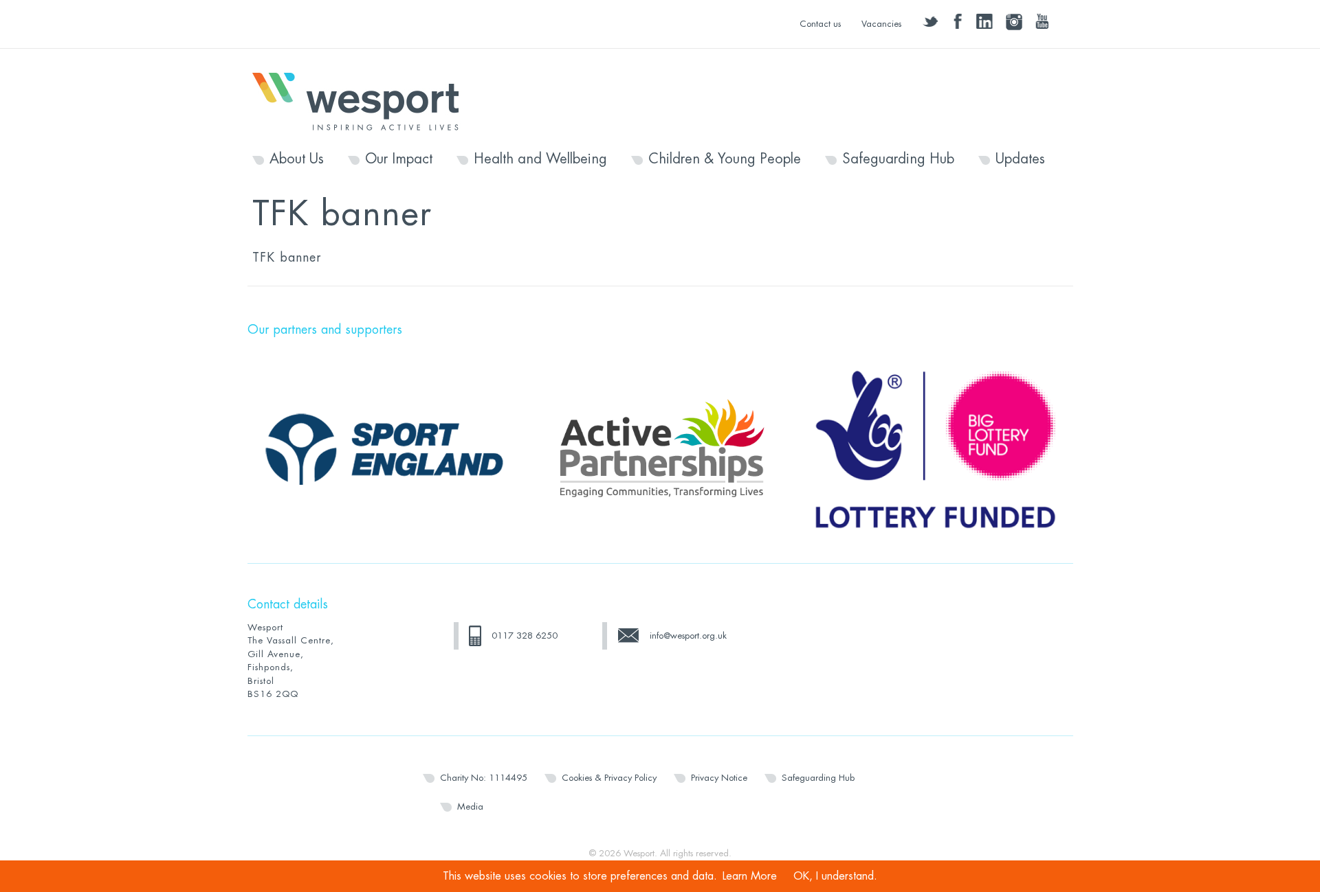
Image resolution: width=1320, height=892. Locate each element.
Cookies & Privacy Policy (609, 777)
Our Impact (398, 159)
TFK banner (286, 257)
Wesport (362, 100)
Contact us (820, 23)
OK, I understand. (835, 876)
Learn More (750, 876)
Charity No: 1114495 (483, 777)
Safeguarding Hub (898, 159)
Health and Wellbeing (540, 159)
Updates (1020, 159)
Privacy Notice (719, 777)
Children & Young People (724, 159)
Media (470, 806)
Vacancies (881, 23)
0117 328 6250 (525, 635)
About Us (297, 159)
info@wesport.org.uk (688, 635)
